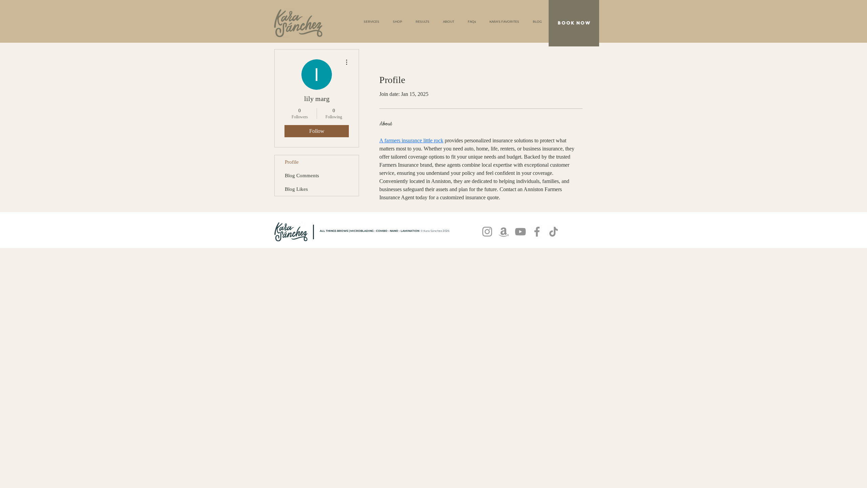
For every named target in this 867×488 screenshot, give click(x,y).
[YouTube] (520, 231)
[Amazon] (503, 231)
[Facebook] (537, 231)
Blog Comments (302, 175)
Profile (292, 162)
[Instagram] (487, 231)
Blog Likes (296, 189)
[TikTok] (553, 231)
